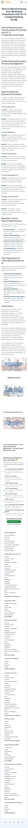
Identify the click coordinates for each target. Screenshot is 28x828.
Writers (6, 594)
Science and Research (10, 592)
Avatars (6, 721)
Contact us (7, 537)
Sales (5, 590)
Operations (7, 583)
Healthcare (7, 568)
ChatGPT (6, 661)
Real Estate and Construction (11, 589)
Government (7, 566)
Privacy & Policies (8, 550)
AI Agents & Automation (10, 603)
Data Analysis (7, 607)
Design (6, 609)
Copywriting (7, 725)
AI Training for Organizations (11, 545)
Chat (5, 723)
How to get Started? (9, 535)
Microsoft (6, 665)
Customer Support (9, 558)
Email (5, 729)
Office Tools (7, 611)
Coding (6, 605)
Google (6, 667)
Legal (5, 577)
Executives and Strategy (10, 562)
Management (7, 579)
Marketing (7, 581)
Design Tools (7, 727)
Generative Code (8, 731)
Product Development (10, 587)
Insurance (7, 573)
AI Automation (8, 747)
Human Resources (9, 572)
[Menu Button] (25, 2)
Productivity (7, 738)
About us (6, 539)
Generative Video (8, 614)
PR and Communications (10, 585)
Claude (6, 663)
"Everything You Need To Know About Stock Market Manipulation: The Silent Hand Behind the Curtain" (13, 447)
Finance (6, 564)
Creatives (6, 556)
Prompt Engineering (9, 613)
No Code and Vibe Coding (11, 736)
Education (6, 560)
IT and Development (9, 575)
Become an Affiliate (9, 546)
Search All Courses (9, 543)
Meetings (6, 735)
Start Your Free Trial (14, 521)
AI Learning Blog (8, 548)
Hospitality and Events (10, 570)
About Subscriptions (9, 541)
